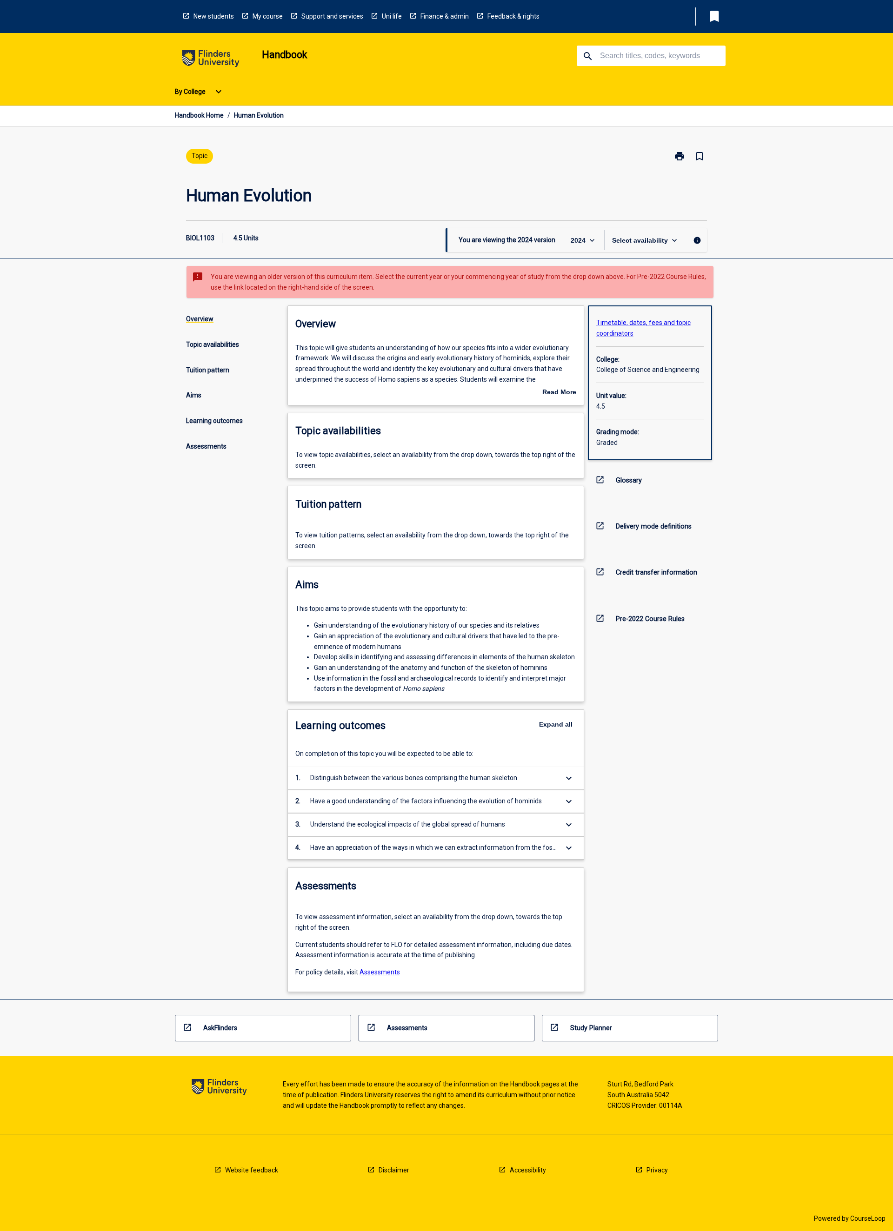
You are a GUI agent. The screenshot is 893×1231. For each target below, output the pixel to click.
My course (268, 16)
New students (213, 16)
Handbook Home (199, 115)
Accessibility (528, 1170)
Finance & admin (444, 16)
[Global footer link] (219, 1088)
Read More (559, 392)
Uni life (392, 16)
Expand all (556, 724)
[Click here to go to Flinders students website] (210, 60)
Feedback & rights (513, 16)
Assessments (380, 972)
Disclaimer (394, 1170)
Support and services (332, 16)
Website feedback (251, 1170)
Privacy (657, 1170)
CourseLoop (868, 1218)
